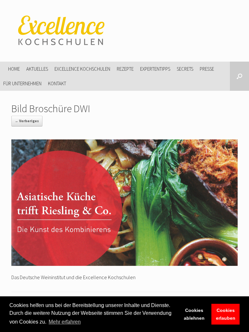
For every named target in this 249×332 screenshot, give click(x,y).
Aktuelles (37, 69)
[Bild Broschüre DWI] (124, 264)
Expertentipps (155, 69)
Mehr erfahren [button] (65, 322)
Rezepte (125, 69)
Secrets (185, 69)
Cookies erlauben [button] (225, 314)
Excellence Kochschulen (82, 69)
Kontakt (57, 83)
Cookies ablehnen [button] (194, 314)
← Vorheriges (27, 121)
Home (14, 69)
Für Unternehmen (22, 83)
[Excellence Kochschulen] (60, 31)
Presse (207, 69)
